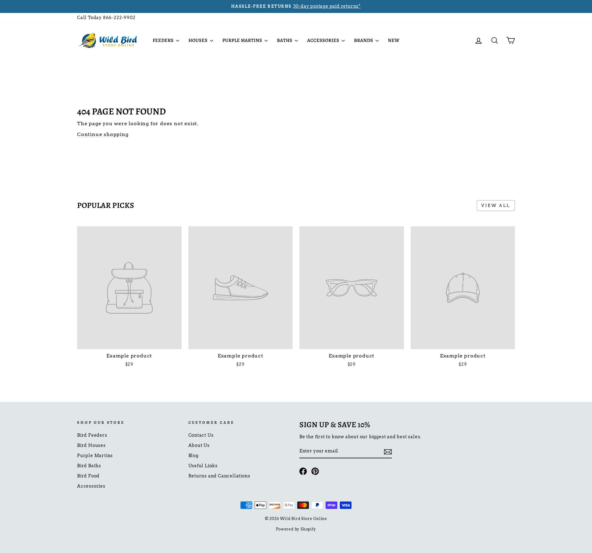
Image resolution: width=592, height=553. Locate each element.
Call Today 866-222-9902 (106, 17)
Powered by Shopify (296, 529)
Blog (193, 455)
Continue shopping (103, 134)
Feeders (164, 40)
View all (495, 205)
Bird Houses (91, 445)
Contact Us (201, 435)
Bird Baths (89, 465)
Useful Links (203, 465)
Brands (364, 40)
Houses (198, 40)
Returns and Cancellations (219, 475)
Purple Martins (242, 40)
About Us (199, 445)
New (393, 40)
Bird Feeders (92, 435)
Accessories (323, 40)
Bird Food (88, 475)
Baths (285, 40)
